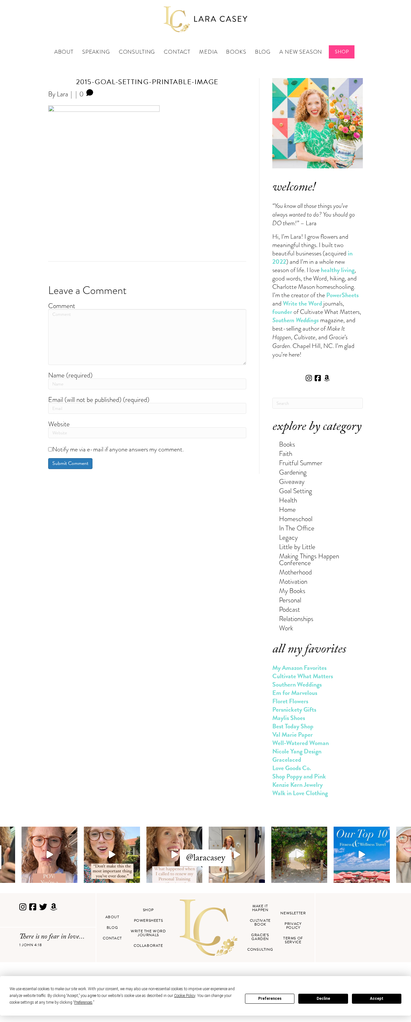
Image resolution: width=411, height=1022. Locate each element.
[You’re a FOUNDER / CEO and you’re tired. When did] (50, 855)
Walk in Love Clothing (300, 793)
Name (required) (70, 375)
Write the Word (302, 303)
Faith (285, 453)
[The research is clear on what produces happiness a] (299, 855)
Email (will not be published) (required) (98, 399)
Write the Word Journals (148, 933)
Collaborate (148, 945)
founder (282, 311)
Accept (376, 998)
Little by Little (297, 546)
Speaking (96, 52)
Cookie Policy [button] (184, 995)
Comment (61, 305)
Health (288, 500)
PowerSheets (342, 295)
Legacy (288, 537)
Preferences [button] (83, 1002)
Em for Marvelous (294, 693)
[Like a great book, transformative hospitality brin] (237, 855)
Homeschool (295, 518)
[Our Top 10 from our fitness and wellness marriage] (362, 855)
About (64, 52)
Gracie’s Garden (260, 937)
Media (208, 52)
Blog (263, 52)
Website (59, 424)
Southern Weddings (297, 684)
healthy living (337, 270)
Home (287, 509)
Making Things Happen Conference (309, 559)
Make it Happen (260, 908)
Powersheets (148, 920)
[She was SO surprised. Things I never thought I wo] (174, 855)
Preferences (270, 998)
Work (286, 628)
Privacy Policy (293, 925)
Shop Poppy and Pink (299, 776)
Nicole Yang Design (296, 751)
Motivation (293, 581)
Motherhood (295, 572)
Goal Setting (295, 490)
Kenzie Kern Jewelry (297, 784)
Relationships (296, 618)
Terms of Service (293, 940)
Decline (323, 998)
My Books (292, 590)
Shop (342, 51)
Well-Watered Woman (300, 743)
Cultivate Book (260, 922)
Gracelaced (286, 759)
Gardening (293, 472)
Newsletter (293, 913)
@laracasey (205, 858)
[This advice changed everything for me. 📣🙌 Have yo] (112, 855)
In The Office (296, 528)
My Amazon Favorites (299, 667)
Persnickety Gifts (294, 709)
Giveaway (291, 481)
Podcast (289, 609)
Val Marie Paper (292, 734)
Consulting (137, 52)
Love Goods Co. (291, 768)
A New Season (300, 52)
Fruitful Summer (300, 462)
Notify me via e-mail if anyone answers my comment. (118, 449)
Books (236, 52)
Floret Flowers (290, 701)
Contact (177, 52)
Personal (290, 600)
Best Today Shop (292, 726)
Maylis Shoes (288, 718)
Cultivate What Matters (302, 676)
